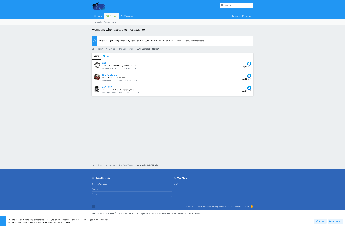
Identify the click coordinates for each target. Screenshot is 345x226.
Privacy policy (218, 206)
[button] (136, 16)
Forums (95, 189)
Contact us (96, 194)
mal (104, 63)
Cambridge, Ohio (127, 90)
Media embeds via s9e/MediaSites (186, 213)
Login (176, 184)
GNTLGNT (107, 87)
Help (227, 206)
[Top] (248, 206)
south (124, 78)
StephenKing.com (99, 184)
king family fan (109, 75)
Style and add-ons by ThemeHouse (155, 213)
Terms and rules (204, 206)
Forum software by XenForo (115, 213)
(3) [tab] (96, 56)
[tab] (107, 56)
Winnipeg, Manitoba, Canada (127, 65)
